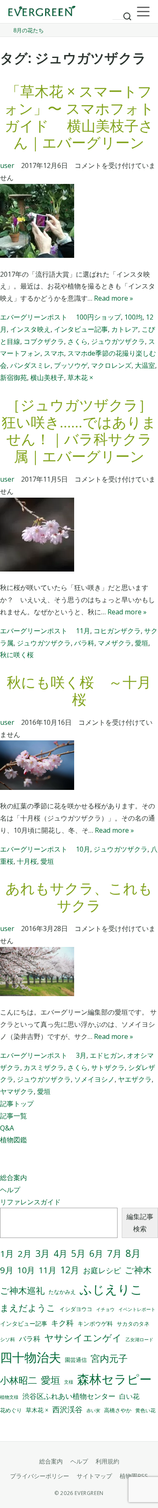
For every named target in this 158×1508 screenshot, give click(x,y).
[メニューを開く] (143, 12)
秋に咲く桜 (17, 654)
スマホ (54, 353)
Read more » (113, 298)
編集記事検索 (139, 1222)
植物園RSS (134, 1476)
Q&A (7, 1128)
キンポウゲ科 (95, 1323)
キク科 (62, 1323)
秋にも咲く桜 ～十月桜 (79, 690)
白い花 (129, 1396)
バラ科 (84, 643)
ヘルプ (10, 1189)
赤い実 (93, 1410)
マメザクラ (114, 643)
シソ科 (7, 1339)
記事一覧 (13, 1115)
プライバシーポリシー (39, 1476)
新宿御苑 (13, 377)
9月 (6, 1270)
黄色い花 (145, 1410)
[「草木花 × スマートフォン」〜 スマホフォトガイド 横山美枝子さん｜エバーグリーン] (79, 223)
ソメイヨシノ (94, 1079)
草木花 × (80, 377)
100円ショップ (98, 317)
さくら (77, 341)
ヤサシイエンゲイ (83, 1337)
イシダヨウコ (75, 1309)
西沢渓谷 (67, 1409)
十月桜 (27, 861)
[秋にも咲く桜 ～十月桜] (79, 766)
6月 (96, 1253)
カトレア (124, 329)
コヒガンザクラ (117, 630)
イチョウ (105, 1309)
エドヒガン (106, 1055)
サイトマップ (94, 1476)
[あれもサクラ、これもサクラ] (79, 973)
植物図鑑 (13, 1139)
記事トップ (17, 1103)
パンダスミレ (30, 365)
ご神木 (138, 1270)
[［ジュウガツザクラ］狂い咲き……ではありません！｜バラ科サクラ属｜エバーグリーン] (79, 536)
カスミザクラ (44, 1067)
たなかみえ (62, 1292)
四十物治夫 (30, 1357)
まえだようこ (28, 1308)
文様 (68, 1382)
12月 (69, 1270)
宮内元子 (109, 1358)
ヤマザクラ (17, 1091)
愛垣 (141, 643)
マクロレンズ (111, 365)
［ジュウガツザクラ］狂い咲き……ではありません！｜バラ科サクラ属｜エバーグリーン (79, 430)
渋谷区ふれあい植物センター (68, 1396)
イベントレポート (136, 1309)
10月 (83, 849)
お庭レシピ (102, 1270)
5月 (78, 1253)
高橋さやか (117, 1410)
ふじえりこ (111, 1289)
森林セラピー (114, 1379)
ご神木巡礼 (22, 1290)
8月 (133, 1253)
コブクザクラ (44, 341)
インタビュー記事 (81, 329)
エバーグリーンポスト (33, 317)
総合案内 (13, 1177)
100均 (133, 317)
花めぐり (11, 1410)
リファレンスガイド (30, 1201)
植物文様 (9, 1397)
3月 (81, 1055)
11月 (83, 630)
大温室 (145, 365)
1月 (7, 1253)
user (7, 165)
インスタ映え (30, 329)
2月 (25, 1253)
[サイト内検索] (122, 12)
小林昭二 (18, 1380)
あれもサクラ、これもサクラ (79, 897)
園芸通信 (76, 1360)
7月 (114, 1253)
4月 (60, 1253)
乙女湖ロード (139, 1340)
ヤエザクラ (135, 1079)
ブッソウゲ (71, 365)
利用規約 (107, 1461)
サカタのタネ (133, 1323)
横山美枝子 (47, 377)
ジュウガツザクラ (118, 341)
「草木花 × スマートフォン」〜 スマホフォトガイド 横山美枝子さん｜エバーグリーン (79, 116)
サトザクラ (108, 1067)
